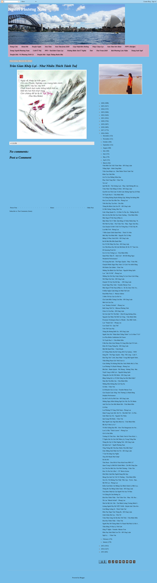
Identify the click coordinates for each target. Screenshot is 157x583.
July (104, 151)
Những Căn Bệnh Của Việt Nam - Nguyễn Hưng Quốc (119, 270)
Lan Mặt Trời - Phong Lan (111, 229)
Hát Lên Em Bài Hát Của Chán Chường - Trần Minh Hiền (120, 215)
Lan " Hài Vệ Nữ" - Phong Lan (112, 273)
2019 (103, 124)
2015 (103, 546)
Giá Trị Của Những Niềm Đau (112, 177)
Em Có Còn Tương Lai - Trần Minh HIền (115, 253)
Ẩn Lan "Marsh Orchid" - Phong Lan (114, 500)
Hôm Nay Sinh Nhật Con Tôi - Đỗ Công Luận (117, 532)
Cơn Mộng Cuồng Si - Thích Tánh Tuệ (114, 509)
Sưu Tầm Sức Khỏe (114, 47)
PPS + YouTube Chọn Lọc (54, 51)
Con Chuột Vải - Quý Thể (110, 325)
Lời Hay (105, 407)
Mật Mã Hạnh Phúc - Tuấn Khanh (113, 349)
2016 (103, 133)
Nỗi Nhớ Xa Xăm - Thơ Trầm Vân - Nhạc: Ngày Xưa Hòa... (121, 224)
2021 (103, 118)
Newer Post (13, 208)
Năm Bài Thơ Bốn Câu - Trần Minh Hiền (115, 381)
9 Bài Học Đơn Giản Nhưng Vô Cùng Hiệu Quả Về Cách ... (121, 343)
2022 (103, 115)
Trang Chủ (14, 47)
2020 (103, 121)
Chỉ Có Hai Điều (108, 433)
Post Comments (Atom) (25, 211)
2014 (103, 549)
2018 (103, 127)
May (104, 157)
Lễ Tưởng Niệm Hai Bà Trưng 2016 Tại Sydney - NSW (120, 352)
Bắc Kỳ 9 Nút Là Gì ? (109, 424)
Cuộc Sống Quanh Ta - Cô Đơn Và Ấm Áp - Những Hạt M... (121, 212)
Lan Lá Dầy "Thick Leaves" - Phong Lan (115, 430)
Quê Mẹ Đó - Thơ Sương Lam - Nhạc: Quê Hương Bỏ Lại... (121, 186)
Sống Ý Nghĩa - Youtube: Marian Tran (114, 529)
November (106, 139)
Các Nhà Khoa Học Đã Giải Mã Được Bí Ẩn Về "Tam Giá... (121, 247)
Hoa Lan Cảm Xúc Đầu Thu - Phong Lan (115, 200)
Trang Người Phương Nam (19, 51)
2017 (103, 130)
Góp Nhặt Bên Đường (81, 47)
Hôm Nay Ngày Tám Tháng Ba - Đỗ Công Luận (117, 512)
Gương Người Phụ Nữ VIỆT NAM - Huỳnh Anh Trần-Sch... (121, 506)
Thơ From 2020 (102, 51)
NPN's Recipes (130, 47)
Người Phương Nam (27, 9)
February (106, 539)
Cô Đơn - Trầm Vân (109, 387)
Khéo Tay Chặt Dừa (109, 174)
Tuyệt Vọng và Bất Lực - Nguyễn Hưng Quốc (117, 372)
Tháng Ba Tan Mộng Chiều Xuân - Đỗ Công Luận (118, 489)
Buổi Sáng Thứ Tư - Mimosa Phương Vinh (116, 308)
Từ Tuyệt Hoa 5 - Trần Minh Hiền (113, 340)
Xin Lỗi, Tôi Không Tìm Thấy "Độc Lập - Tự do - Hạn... (120, 480)
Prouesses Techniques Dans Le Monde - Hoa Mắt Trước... (120, 320)
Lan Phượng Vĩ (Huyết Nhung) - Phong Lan (116, 366)
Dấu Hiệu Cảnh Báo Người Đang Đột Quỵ (115, 474)
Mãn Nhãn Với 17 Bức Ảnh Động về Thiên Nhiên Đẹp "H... (121, 221)
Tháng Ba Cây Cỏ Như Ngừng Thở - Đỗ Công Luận (118, 442)
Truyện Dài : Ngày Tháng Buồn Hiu (50, 54)
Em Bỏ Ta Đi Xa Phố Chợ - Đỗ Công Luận (116, 398)
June (104, 154)
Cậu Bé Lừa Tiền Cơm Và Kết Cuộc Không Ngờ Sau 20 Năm (121, 192)
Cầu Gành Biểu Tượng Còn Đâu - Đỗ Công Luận (117, 299)
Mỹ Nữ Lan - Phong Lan (110, 483)
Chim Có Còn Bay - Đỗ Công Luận (113, 311)
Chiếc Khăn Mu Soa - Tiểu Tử (112, 515)
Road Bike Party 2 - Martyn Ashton (113, 293)
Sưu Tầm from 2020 (62, 47)
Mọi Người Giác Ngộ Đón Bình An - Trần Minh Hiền (119, 422)
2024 (103, 109)
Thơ (91, 51)
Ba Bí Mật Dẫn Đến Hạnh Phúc (112, 241)
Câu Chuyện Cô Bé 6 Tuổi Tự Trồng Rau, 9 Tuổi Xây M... (121, 227)
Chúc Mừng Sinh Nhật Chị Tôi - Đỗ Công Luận (117, 451)
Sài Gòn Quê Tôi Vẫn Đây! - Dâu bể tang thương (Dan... (120, 314)
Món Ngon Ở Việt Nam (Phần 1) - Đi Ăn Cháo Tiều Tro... (120, 288)
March (105, 163)
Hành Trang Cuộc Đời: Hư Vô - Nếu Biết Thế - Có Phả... (120, 413)
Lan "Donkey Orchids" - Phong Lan (113, 305)
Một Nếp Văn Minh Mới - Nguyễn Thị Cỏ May (117, 235)
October (105, 142)
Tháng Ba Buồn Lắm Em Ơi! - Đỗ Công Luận (117, 206)
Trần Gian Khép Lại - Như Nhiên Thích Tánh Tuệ (118, 171)
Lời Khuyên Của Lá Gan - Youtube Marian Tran (117, 390)
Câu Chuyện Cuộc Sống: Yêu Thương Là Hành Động (119, 392)
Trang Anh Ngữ (137, 51)
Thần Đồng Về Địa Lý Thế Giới (112, 526)
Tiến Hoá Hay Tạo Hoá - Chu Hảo (113, 203)
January (105, 542)
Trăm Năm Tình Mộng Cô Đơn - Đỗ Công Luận (117, 189)
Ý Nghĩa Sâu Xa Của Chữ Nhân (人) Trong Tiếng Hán (119, 439)
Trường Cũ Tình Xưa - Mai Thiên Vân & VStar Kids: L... (120, 436)
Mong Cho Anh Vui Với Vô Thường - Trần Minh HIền (119, 477)
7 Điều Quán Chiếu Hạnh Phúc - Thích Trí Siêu (117, 232)
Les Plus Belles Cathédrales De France (114, 337)
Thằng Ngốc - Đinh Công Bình (112, 168)
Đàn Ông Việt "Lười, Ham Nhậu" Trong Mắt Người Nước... (121, 357)
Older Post (90, 208)
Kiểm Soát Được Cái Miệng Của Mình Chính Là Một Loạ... (121, 486)
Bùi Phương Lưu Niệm (119, 51)
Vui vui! (105, 183)
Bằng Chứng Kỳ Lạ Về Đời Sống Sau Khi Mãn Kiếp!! (119, 378)
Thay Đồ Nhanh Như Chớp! (111, 457)
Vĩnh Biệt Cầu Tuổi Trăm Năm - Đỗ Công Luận (117, 165)
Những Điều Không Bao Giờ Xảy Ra (114, 384)
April (105, 160)
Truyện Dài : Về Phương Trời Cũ (22, 54)
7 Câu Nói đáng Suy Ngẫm (111, 454)
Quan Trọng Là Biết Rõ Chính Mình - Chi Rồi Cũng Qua (120, 465)
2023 (103, 112)
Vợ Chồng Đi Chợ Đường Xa (111, 494)
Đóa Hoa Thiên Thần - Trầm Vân (113, 521)
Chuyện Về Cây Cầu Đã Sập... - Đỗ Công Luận (117, 282)
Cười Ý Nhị (37, 51)
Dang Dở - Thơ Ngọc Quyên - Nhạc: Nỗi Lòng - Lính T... (120, 355)
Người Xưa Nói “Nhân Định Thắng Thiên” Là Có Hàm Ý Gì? (121, 334)
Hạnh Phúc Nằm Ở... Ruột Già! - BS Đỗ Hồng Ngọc (118, 256)
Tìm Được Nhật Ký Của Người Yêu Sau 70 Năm (117, 491)
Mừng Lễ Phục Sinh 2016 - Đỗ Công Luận (116, 238)
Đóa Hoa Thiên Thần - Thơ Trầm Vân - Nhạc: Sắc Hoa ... (120, 497)
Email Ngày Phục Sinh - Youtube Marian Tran (117, 285)
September (106, 145)
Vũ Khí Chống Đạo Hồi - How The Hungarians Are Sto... (120, 427)
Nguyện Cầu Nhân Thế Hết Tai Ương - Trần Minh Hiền (119, 317)
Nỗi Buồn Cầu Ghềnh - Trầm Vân (113, 267)
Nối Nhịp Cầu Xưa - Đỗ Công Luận (113, 279)
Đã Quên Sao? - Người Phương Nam (114, 445)
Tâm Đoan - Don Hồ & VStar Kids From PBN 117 (118, 462)
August (105, 148)
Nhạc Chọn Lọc (98, 47)
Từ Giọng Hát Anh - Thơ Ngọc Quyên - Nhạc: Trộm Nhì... (121, 261)
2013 (103, 552)
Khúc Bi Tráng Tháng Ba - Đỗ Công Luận (115, 346)
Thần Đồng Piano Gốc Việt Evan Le (114, 360)
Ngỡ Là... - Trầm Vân (109, 535)
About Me (24, 47)
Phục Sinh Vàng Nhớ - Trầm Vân (113, 180)
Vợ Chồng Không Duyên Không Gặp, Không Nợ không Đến (121, 197)
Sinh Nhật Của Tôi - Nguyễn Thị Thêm (115, 416)
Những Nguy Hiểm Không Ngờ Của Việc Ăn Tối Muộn (119, 401)
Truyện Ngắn (36, 47)
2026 (103, 103)
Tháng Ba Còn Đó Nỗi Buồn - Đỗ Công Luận (116, 375)
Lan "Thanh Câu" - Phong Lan (112, 323)
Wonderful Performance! (110, 259)
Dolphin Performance (109, 395)
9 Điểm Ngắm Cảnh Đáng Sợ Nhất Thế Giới (116, 291)
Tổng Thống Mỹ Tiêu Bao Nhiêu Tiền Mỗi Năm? (118, 448)
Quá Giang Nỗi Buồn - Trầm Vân (113, 419)
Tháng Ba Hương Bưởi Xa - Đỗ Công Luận (116, 331)
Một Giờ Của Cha (108, 302)
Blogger (82, 578)
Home (52, 208)
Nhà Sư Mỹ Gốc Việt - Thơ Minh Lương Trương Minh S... (121, 503)
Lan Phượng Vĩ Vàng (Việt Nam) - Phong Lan (117, 410)
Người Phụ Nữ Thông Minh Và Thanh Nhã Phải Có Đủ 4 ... (121, 523)
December (106, 136)
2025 (103, 106)
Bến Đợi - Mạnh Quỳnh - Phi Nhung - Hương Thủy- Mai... (121, 369)
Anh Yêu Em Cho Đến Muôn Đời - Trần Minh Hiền (118, 404)
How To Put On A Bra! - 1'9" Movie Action (116, 471)
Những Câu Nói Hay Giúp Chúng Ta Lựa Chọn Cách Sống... (121, 276)
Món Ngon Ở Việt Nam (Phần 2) (112, 218)
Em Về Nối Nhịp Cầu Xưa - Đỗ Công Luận (116, 244)
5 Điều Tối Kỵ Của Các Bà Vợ (112, 296)
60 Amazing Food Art (109, 250)
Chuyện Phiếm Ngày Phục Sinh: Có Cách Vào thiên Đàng (120, 264)
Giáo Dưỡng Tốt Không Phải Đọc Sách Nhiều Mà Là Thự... (121, 363)
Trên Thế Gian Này (108, 328)
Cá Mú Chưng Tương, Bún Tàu (112, 209)
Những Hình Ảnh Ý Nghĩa (76, 51)
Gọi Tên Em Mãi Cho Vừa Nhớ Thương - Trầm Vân (119, 468)
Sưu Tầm (48, 47)
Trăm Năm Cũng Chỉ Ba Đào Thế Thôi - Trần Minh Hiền (120, 518)
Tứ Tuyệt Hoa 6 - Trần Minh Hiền (113, 195)
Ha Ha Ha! (106, 459)
